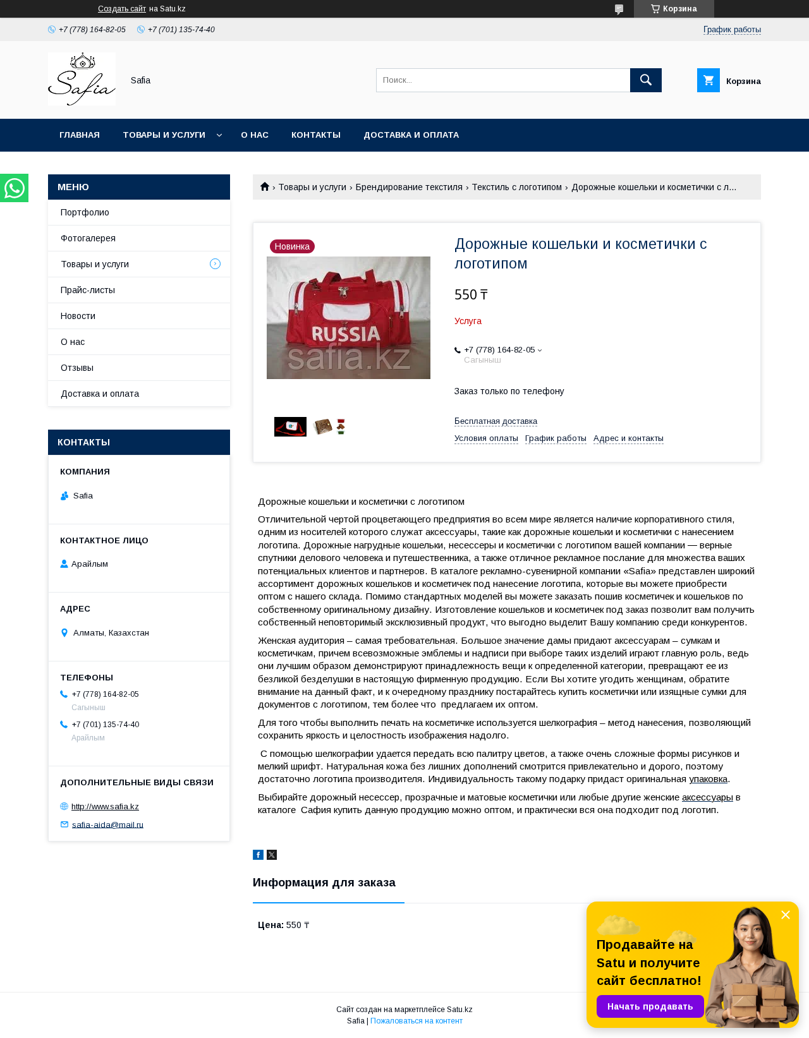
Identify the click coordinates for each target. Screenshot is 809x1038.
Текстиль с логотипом (516, 187)
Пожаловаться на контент (416, 1021)
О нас (255, 135)
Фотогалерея (88, 238)
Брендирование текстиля (409, 187)
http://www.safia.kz (105, 806)
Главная (79, 135)
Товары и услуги (164, 135)
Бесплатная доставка (495, 421)
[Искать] (646, 80)
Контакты (316, 135)
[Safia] (82, 102)
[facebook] (258, 857)
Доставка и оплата (411, 135)
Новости (78, 316)
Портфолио (85, 212)
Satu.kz (460, 1009)
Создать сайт (122, 8)
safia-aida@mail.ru (107, 824)
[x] (272, 857)
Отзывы (77, 368)
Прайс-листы (88, 290)
